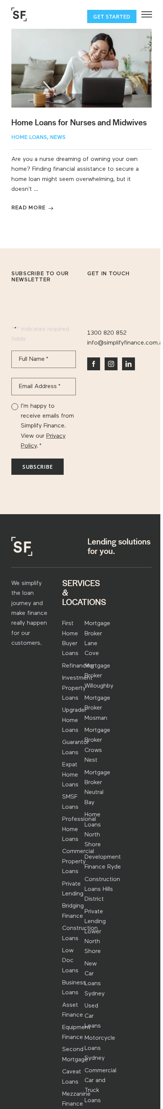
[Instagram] (111, 363)
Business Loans (74, 988)
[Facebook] (93, 363)
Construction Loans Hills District (102, 890)
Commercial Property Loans (78, 862)
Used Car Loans (93, 1016)
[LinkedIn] (128, 363)
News (58, 137)
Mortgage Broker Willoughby (99, 676)
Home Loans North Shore (93, 830)
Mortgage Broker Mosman (97, 708)
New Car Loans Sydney (95, 979)
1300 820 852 (107, 333)
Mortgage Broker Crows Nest (97, 745)
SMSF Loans (70, 802)
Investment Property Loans (77, 688)
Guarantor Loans (75, 747)
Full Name (34, 359)
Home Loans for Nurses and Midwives (79, 122)
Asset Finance (72, 1010)
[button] (146, 14)
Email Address (40, 387)
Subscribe (37, 466)
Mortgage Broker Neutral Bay (97, 788)
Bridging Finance (73, 911)
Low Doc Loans (70, 961)
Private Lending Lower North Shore (95, 932)
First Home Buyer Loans (70, 639)
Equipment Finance (76, 1032)
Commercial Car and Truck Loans (100, 1086)
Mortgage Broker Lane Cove (97, 639)
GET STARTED (111, 16)
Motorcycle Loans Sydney (100, 1048)
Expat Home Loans (70, 775)
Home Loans (29, 137)
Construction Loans (80, 933)
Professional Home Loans (79, 829)
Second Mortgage (75, 1054)
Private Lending (72, 889)
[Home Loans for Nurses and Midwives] (81, 68)
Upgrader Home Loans (74, 720)
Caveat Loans (71, 1077)
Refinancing (78, 666)
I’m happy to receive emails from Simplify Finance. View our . (47, 426)
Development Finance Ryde (103, 862)
